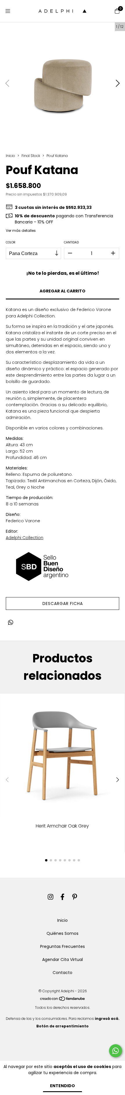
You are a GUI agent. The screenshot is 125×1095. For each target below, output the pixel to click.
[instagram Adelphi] (50, 897)
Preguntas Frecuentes (62, 946)
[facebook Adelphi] (62, 897)
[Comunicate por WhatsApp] (115, 1050)
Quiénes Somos (62, 933)
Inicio (10, 155)
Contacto (62, 972)
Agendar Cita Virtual (62, 959)
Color (10, 242)
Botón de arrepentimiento (62, 1026)
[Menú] (7, 11)
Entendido (62, 1086)
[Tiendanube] (63, 1000)
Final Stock (31, 155)
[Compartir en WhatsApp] (10, 622)
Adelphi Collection (24, 538)
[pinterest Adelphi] (74, 897)
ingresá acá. (107, 1018)
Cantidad (71, 242)
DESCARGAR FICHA (62, 603)
